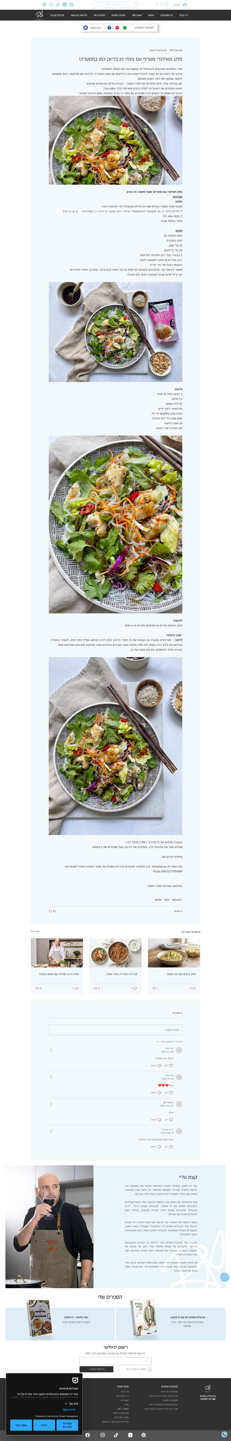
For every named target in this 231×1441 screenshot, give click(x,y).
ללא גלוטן (177, 899)
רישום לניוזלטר (115, 1347)
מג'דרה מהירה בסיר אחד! (121, 974)
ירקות (166, 899)
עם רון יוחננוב (207, 1399)
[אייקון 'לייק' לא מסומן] (171, 1065)
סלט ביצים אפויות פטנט (181, 974)
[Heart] (162, 4)
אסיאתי (158, 899)
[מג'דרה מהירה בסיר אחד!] (116, 952)
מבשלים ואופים (208, 1396)
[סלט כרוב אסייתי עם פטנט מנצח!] (57, 952)
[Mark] (166, 4)
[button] (157, 4)
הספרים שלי (110, 1297)
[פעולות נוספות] (51, 1050)
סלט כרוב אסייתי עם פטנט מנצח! (59, 974)
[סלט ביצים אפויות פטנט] (174, 952)
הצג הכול (35, 931)
